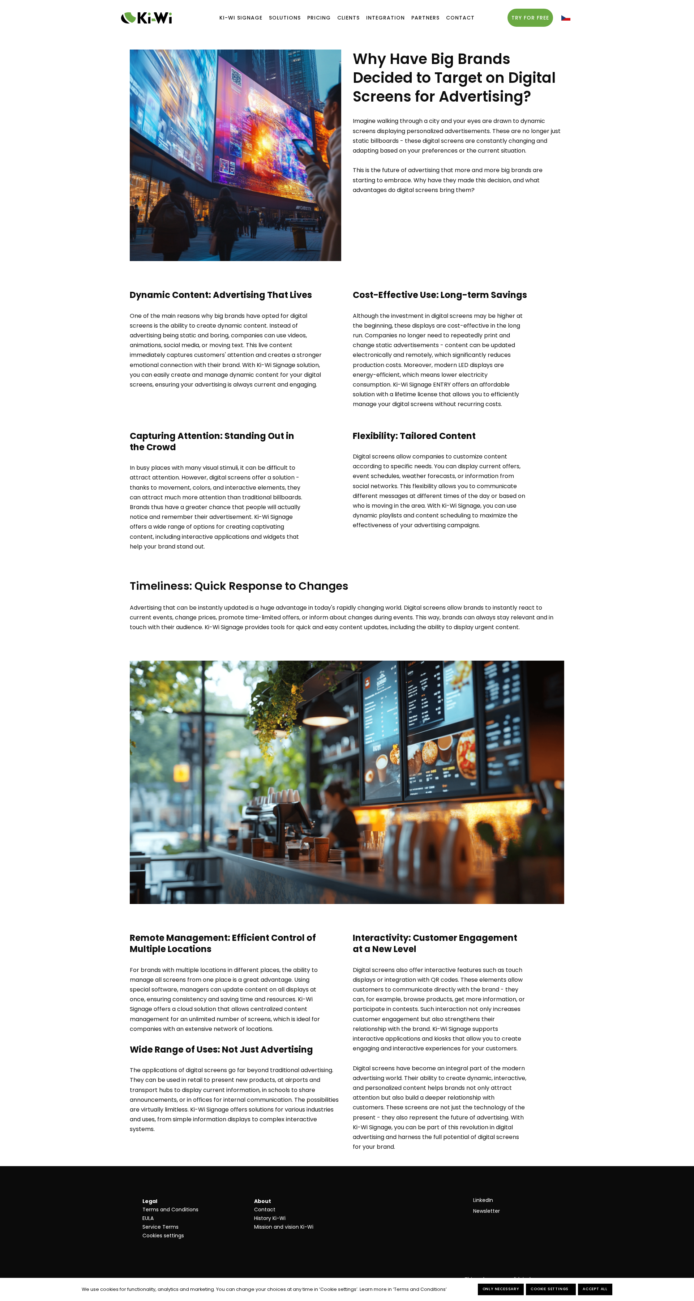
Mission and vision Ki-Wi (283, 1226)
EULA (148, 1218)
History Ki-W (269, 1218)
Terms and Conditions (170, 1209)
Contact (264, 1209)
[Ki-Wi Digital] (146, 18)
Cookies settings (163, 1235)
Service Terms (160, 1226)
